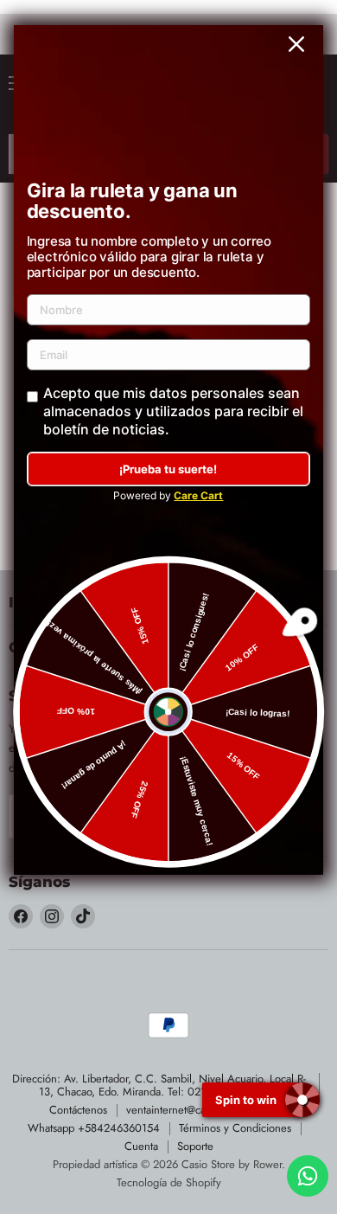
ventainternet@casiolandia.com (198, 1110)
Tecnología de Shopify (169, 1182)
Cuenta (141, 1146)
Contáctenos (78, 1110)
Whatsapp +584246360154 (94, 1128)
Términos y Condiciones (235, 1128)
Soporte (195, 1146)
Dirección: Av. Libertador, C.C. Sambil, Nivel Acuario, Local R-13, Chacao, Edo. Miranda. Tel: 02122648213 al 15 (159, 1085)
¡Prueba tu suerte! (168, 469)
